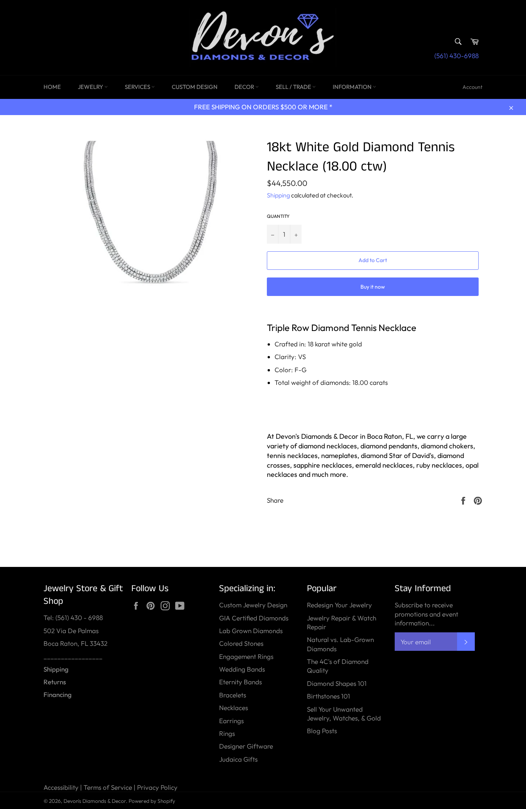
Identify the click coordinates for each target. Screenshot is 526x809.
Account (472, 87)
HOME (52, 86)
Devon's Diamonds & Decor (95, 800)
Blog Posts (322, 731)
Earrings (231, 721)
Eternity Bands (240, 682)
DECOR (245, 86)
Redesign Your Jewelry (339, 605)
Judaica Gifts (238, 759)
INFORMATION (353, 86)
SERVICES (138, 86)
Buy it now (372, 286)
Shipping (278, 195)
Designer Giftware (246, 746)
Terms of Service (108, 787)
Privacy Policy (157, 787)
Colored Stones (241, 643)
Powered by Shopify (152, 800)
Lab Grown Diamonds (251, 631)
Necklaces (233, 708)
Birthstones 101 (328, 696)
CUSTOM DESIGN (195, 86)
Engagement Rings (246, 656)
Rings (227, 733)
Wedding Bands (242, 669)
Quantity (278, 216)
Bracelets (232, 695)
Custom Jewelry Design (253, 605)
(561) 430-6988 (456, 56)
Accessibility (61, 787)
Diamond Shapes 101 (337, 683)
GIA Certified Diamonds (253, 618)
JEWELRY (91, 86)
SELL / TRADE (294, 86)
